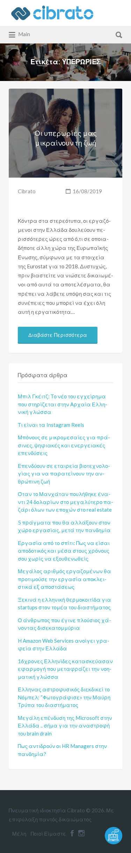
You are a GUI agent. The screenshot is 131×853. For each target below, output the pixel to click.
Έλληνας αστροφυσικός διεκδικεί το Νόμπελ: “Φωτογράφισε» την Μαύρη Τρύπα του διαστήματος (64, 697)
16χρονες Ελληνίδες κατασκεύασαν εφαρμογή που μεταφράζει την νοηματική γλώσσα (65, 669)
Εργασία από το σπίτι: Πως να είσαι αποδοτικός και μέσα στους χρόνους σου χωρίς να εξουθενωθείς (64, 551)
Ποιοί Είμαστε (48, 833)
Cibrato (27, 191)
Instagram (81, 833)
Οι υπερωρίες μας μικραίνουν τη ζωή (66, 138)
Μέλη (19, 833)
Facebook (72, 833)
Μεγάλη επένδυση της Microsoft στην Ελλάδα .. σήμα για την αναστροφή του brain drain (65, 726)
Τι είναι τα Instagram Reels (51, 425)
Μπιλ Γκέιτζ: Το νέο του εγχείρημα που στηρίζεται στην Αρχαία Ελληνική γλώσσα (62, 404)
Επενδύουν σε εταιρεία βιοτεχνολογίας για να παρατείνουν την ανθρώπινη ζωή (64, 474)
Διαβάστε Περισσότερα (57, 335)
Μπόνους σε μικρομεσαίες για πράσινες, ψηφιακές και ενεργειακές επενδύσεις (64, 445)
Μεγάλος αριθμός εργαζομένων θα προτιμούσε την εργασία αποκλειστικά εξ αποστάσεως (64, 579)
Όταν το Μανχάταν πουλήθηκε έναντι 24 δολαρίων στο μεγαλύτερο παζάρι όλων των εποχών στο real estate (65, 502)
